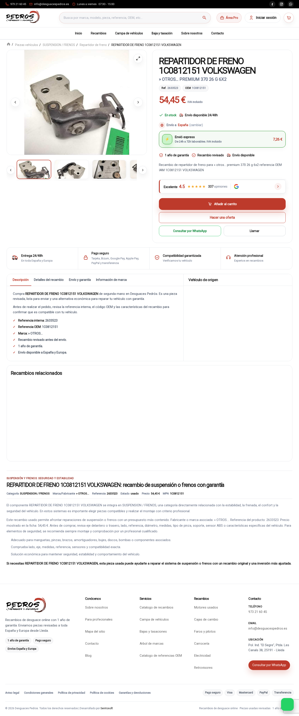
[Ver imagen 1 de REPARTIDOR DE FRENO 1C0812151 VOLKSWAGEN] (34, 169)
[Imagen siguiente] (138, 102)
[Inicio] (9, 44)
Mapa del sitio (95, 631)
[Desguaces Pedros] (22, 17)
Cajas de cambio (206, 619)
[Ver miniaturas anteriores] (11, 170)
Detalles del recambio (49, 279)
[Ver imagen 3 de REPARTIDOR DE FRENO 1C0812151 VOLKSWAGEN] (109, 169)
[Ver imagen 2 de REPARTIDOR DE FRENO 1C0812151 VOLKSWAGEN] (71, 169)
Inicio (78, 33)
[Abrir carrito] (289, 18)
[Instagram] (281, 4)
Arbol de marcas (152, 644)
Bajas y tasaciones (153, 631)
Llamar (254, 230)
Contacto (217, 33)
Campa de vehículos (129, 33)
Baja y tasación (162, 33)
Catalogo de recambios (156, 607)
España (190, 125)
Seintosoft (106, 708)
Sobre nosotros (191, 33)
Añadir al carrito (225, 204)
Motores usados (206, 607)
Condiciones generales (38, 692)
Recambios (98, 33)
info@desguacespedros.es (267, 628)
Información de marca (111, 279)
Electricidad (202, 656)
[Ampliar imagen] (138, 58)
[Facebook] (272, 4)
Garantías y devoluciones (135, 692)
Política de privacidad (71, 692)
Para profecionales (99, 619)
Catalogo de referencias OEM (161, 656)
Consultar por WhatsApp (190, 230)
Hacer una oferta (222, 217)
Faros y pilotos (205, 631)
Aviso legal (12, 692)
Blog (88, 656)
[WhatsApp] (291, 4)
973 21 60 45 (257, 612)
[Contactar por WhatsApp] (287, 704)
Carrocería (201, 644)
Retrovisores (203, 668)
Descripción (21, 279)
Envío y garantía (80, 279)
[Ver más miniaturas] (143, 170)
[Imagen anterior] (15, 102)
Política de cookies (102, 692)
